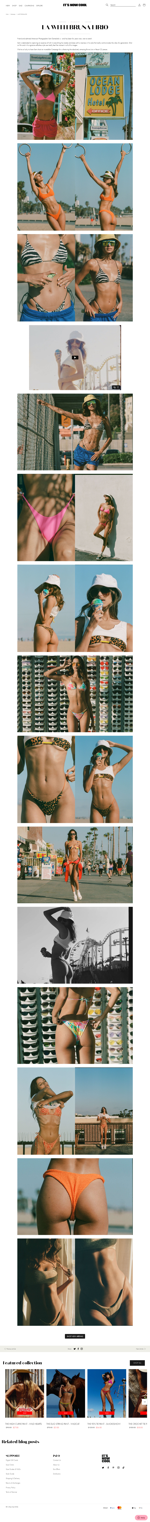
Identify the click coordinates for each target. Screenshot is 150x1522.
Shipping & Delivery (13, 1478)
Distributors (56, 1474)
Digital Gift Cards (12, 1460)
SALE (20, 6)
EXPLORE (39, 6)
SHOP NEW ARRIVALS (75, 1336)
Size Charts (10, 1465)
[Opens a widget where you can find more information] (141, 1518)
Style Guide (10, 1474)
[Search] (107, 5)
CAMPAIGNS (29, 6)
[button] (139, 5)
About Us (56, 1465)
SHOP (14, 6)
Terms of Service (11, 1492)
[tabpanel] (75, 1399)
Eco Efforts (56, 1469)
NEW (8, 6)
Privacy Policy (10, 1487)
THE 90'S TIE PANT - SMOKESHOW (104, 1424)
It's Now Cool (11, 1507)
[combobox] (123, 3)
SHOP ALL (137, 1363)
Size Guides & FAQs (13, 1469)
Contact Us (57, 1460)
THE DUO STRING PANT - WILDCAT (62, 1424)
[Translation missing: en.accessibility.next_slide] (144, 1402)
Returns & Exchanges (13, 1483)
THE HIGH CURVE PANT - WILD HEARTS (23, 1424)
